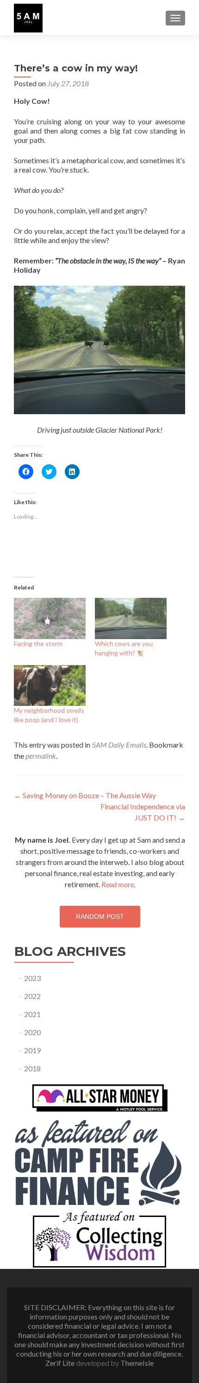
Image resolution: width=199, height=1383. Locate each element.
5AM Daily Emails (119, 744)
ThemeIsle (137, 1362)
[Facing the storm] (50, 618)
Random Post (100, 916)
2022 (32, 996)
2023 (32, 977)
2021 (32, 1014)
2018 (32, 1068)
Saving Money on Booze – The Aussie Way (85, 795)
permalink (40, 755)
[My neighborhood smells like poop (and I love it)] (50, 685)
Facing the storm (38, 643)
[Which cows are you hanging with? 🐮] (131, 618)
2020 (32, 1032)
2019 (32, 1050)
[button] (28, 18)
